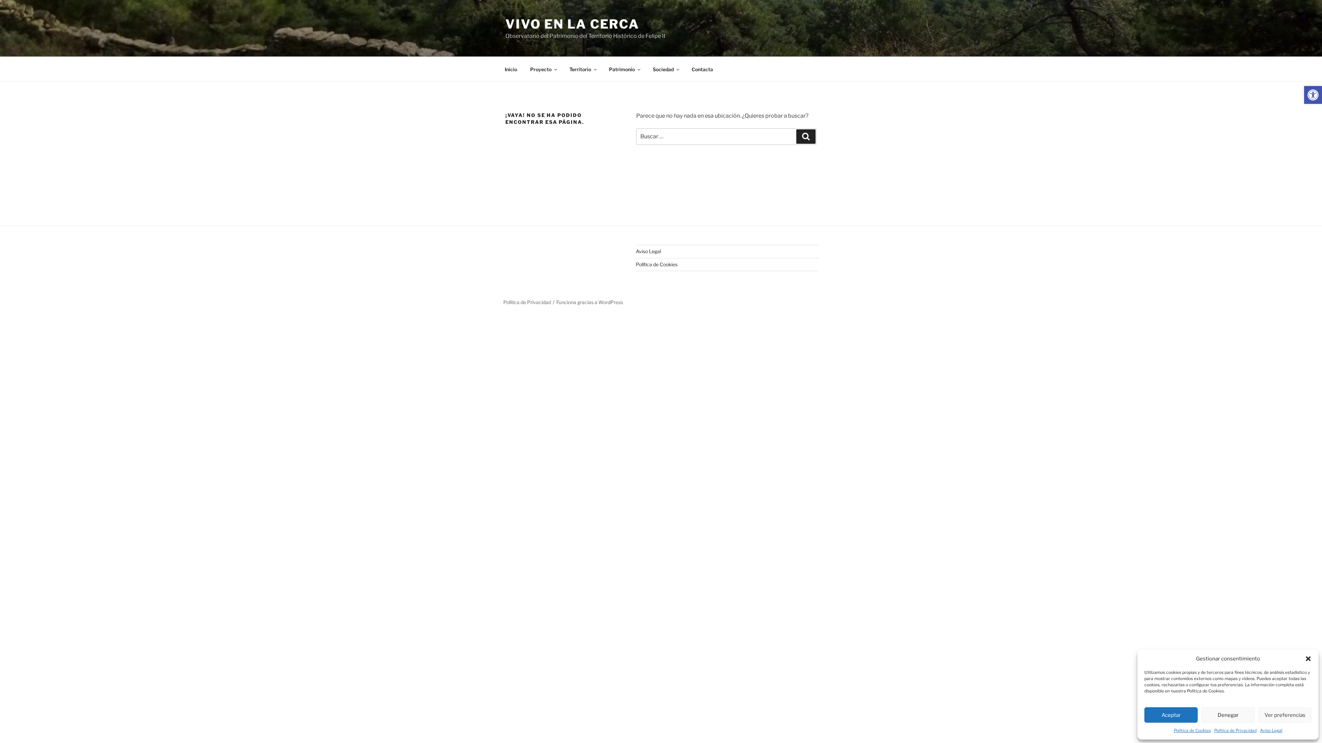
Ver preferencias (1285, 715)
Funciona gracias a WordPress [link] (589, 302)
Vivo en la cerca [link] (572, 24)
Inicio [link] (511, 69)
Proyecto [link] (541, 69)
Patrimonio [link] (622, 69)
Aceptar (1171, 715)
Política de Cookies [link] (1192, 730)
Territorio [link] (580, 69)
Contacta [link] (702, 69)
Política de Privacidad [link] (1235, 730)
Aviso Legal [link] (1271, 730)
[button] (1308, 658)
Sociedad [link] (663, 69)
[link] (1313, 95)
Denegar (1228, 715)
